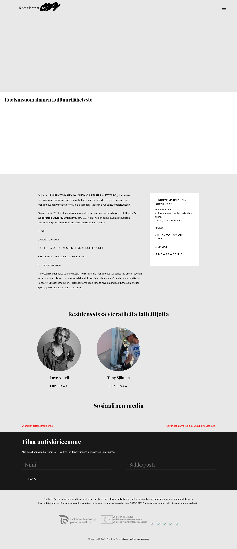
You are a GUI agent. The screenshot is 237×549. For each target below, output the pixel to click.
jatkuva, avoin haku (170, 236)
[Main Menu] (224, 8)
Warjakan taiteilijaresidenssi (37, 426)
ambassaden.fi (170, 254)
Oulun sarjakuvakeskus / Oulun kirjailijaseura (190, 426)
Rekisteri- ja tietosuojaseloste (135, 539)
